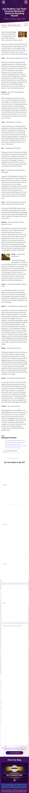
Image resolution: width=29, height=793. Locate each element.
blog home (3, 25)
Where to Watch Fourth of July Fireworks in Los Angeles (15, 442)
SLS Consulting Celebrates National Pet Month (13, 444)
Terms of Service (17, 749)
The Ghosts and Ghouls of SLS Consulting (12, 447)
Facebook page (23, 54)
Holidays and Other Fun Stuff (14, 25)
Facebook (26, 25)
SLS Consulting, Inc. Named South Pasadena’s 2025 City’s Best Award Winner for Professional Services (14, 786)
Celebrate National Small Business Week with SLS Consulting (15, 445)
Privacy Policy (7, 749)
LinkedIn (24, 25)
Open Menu (25, 2)
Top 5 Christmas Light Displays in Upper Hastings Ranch (15, 440)
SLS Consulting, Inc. (4, 2)
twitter (27, 25)
